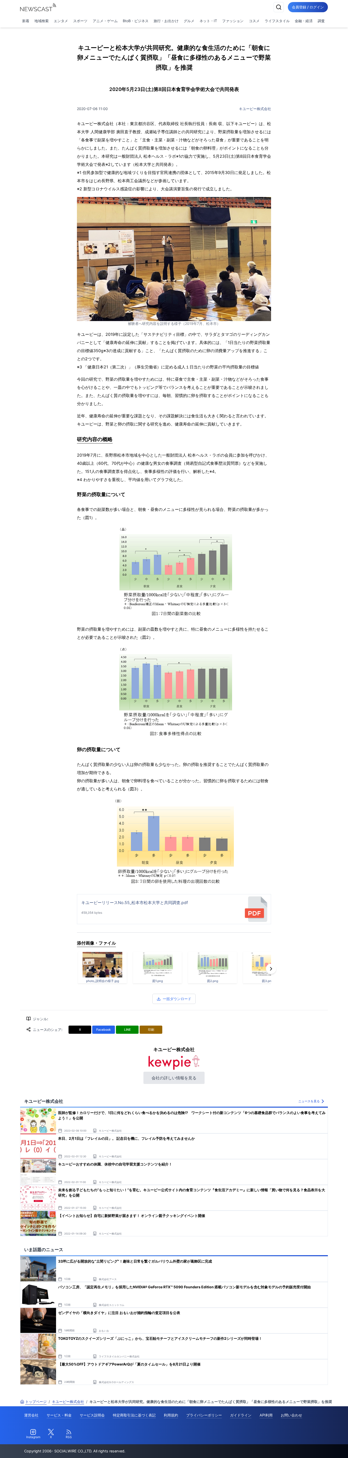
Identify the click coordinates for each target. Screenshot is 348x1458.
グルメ (189, 21)
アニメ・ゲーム (105, 21)
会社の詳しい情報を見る (174, 1077)
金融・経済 (304, 21)
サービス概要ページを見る (310, 1447)
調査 (321, 21)
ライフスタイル (277, 21)
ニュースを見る (309, 1101)
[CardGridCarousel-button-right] (271, 969)
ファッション (233, 21)
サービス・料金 (59, 1415)
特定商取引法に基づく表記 (134, 1415)
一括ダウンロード (177, 999)
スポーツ (80, 21)
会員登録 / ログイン (308, 7)
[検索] (279, 7)
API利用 (266, 1415)
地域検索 (41, 21)
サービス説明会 (92, 1415)
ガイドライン (240, 1415)
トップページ (36, 1401)
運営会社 (31, 1415)
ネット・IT (208, 21)
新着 (25, 21)
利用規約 (171, 1415)
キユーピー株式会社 (255, 109)
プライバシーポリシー (204, 1415)
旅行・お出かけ (166, 21)
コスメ (254, 21)
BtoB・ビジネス (136, 21)
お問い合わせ (291, 1415)
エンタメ (61, 21)
